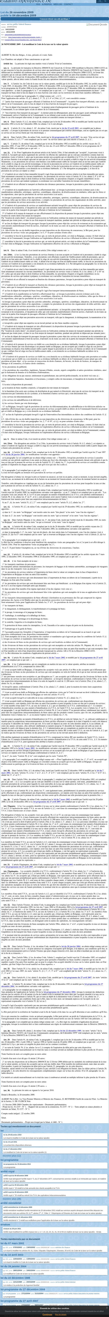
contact (68, 4)
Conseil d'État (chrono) (12, 40)
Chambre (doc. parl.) (26, 40)
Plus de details (60, 1315)
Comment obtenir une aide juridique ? (55, 18)
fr (100, 1)
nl (105, 1)
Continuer (47, 1314)
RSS (38, 4)
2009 (30, 12)
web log (58, 4)
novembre (20, 12)
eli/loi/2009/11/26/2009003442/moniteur (18, 34)
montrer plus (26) (12, 1199)
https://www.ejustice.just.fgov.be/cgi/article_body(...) (25, 37)
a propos (47, 4)
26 (11, 12)
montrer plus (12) (12, 1156)
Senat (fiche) (37, 40)
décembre (22, 15)
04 (13, 15)
